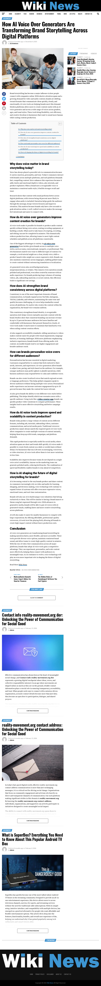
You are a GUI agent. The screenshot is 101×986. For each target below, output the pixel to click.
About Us (59, 974)
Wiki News (23, 564)
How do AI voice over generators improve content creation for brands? (40, 133)
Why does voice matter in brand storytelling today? (36, 129)
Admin (12, 630)
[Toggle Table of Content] (59, 123)
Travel (59, 14)
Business (39, 14)
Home (10, 14)
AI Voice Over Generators (30, 570)
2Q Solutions (14, 43)
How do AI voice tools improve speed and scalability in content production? (40, 148)
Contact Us (88, 14)
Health (80, 14)
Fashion (31, 14)
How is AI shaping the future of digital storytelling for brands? (40, 152)
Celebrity (18, 14)
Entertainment (49, 14)
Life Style (72, 14)
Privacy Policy (39, 974)
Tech (24, 14)
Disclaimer (50, 974)
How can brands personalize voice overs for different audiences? (40, 143)
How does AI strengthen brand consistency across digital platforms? (38, 139)
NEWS (65, 14)
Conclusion (20, 157)
